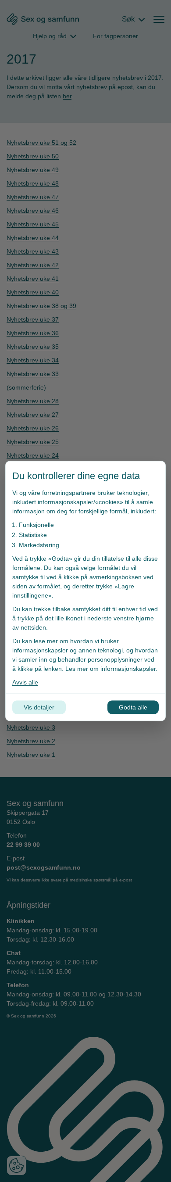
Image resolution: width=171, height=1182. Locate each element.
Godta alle (133, 707)
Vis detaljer (39, 707)
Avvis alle (25, 682)
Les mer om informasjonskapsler (110, 668)
